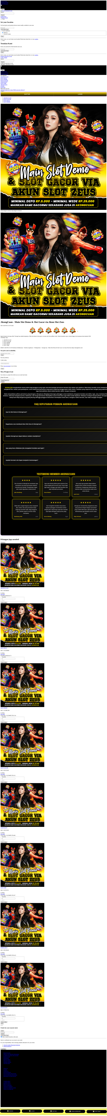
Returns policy (6, 1059)
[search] (7, 13)
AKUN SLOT (4, 84)
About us (5, 1068)
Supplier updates (7, 1062)
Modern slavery (7, 1083)
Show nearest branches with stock (10, 1037)
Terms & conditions (8, 1086)
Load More (3, 1049)
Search (2, 12)
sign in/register (7, 366)
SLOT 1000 (3, 83)
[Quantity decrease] (3, 600)
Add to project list (5, 363)
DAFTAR (3, 87)
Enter (2, 355)
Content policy (6, 1081)
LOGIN (2, 86)
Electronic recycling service (9, 1076)
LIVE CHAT (97, 1111)
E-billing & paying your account (10, 1055)
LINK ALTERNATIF (76, 1111)
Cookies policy (6, 1082)
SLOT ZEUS (4, 78)
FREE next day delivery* (19, 90)
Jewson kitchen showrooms (9, 1073)
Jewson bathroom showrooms (10, 1075)
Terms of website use (8, 1089)
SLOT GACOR (4, 80)
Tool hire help (6, 1063)
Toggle (2, 9)
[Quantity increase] (2, 600)
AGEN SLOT (4, 82)
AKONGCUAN (4, 76)
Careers (5, 1069)
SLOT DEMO (4, 79)
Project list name (4, 377)
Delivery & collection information (11, 1054)
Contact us (5, 1071)
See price (3, 594)
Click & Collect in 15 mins (7, 90)
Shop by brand (6, 1060)
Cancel (2, 381)
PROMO (11, 1111)
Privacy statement (7, 1085)
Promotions (6, 1058)
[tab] (1, 1025)
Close (2, 91)
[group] (1, 1036)
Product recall (6, 1056)
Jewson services (7, 1072)
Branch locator (6, 1052)
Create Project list (5, 380)
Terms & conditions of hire (9, 1087)
